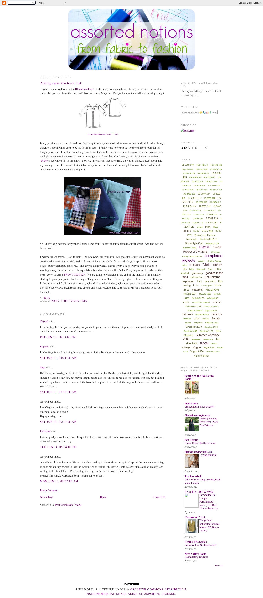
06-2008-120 (209, 177)
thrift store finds (74, 301)
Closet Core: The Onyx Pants (200, 443)
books (187, 230)
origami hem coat (193, 306)
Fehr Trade (191, 403)
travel (204, 343)
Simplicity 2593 (212, 323)
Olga (42, 367)
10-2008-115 (201, 202)
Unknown (45, 431)
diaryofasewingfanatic (197, 415)
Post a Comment (49, 490)
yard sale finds (201, 355)
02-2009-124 (202, 169)
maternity (197, 289)
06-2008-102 (195, 177)
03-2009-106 (189, 173)
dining (184, 265)
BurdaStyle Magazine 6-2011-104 (103, 134)
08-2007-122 (216, 190)
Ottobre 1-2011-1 (211, 306)
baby (208, 226)
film (185, 269)
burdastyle (191, 239)
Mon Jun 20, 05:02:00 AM (59, 481)
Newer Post (46, 497)
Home (103, 497)
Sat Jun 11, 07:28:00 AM (58, 392)
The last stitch (193, 476)
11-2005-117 (189, 206)
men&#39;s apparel (201, 302)
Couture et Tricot (195, 517)
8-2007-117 (211, 222)
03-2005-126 (216, 169)
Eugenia (44, 346)
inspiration (188, 281)
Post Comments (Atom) (68, 505)
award (200, 227)
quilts (197, 318)
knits (196, 285)
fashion (217, 264)
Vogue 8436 (197, 351)
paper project (211, 310)
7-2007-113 (212, 218)
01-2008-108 (188, 165)
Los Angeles (206, 286)
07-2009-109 (187, 190)
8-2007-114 (198, 223)
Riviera (205, 318)
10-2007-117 (209, 198)
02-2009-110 (187, 169)
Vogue (197, 347)
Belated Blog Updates (196, 557)
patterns (217, 314)
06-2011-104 (197, 181)
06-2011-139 (211, 181)
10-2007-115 (194, 198)
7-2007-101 (198, 219)
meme (186, 302)
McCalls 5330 (205, 294)
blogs (215, 227)
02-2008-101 (216, 165)
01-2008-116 (202, 165)
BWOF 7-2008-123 (74, 274)
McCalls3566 (212, 298)
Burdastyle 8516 (208, 239)
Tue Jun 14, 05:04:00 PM (58, 447)
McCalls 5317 (190, 294)
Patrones (187, 314)
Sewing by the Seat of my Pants (199, 377)
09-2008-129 (189, 194)
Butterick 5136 (212, 243)
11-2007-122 (205, 206)
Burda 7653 (207, 231)
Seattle (216, 318)
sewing (188, 323)
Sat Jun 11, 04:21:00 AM (58, 358)
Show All (219, 565)
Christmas (215, 252)
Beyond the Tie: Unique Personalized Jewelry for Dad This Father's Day (208, 501)
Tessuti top (208, 339)
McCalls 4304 (212, 290)
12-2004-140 (195, 210)
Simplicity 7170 (206, 331)
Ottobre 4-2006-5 (194, 310)
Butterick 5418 (189, 248)
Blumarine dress (84, 89)
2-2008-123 (198, 215)
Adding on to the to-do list (60, 83)
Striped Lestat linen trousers (199, 406)
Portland (187, 319)
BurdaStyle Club (194, 243)
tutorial (214, 343)
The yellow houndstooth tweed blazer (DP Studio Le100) (209, 525)
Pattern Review (202, 314)
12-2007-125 (209, 210)
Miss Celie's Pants (195, 554)
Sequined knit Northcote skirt (200, 545)
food (210, 269)
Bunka (196, 231)
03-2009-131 (203, 173)
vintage (186, 347)
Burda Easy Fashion (205, 235)
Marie (44, 160)
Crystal (44, 321)
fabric (55, 301)
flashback (201, 269)
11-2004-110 (215, 202)
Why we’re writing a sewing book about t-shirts (203, 481)
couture (201, 261)
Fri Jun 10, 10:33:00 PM (58, 337)
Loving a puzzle (207, 455)
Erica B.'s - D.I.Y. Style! (199, 492)
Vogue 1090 (209, 347)
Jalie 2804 (209, 281)
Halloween (196, 277)
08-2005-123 (202, 190)
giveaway (197, 273)
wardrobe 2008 (213, 352)
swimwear (196, 339)
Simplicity (198, 323)
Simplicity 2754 (211, 327)
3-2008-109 (211, 214)
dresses (195, 264)
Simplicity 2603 (194, 327)
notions (216, 301)
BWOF (204, 247)
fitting (191, 269)
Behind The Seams (196, 542)
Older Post (159, 497)
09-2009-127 (204, 194)
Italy (199, 281)
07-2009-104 (214, 185)
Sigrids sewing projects (198, 452)
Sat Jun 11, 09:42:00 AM (58, 421)
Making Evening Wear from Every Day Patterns (208, 422)
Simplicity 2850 (190, 331)
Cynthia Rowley (214, 261)
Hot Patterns (212, 277)
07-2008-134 (199, 186)
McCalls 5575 (198, 298)
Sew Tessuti (192, 440)
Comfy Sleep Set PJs (192, 256)
